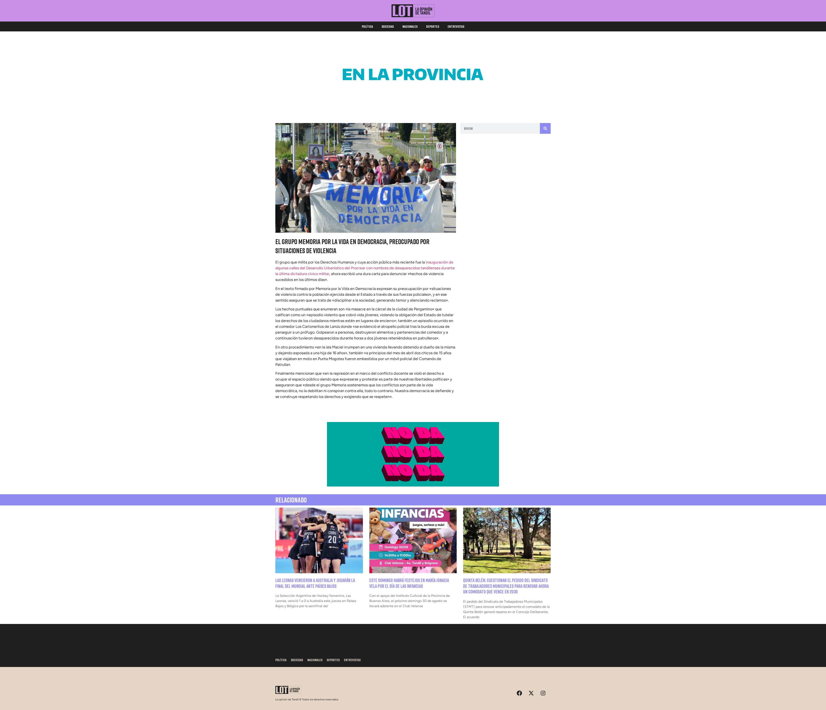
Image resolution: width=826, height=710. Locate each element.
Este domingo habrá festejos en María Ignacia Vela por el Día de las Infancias (409, 583)
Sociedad (388, 26)
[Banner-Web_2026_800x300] (413, 485)
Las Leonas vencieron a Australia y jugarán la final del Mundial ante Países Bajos (315, 583)
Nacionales (410, 26)
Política (367, 26)
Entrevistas (456, 26)
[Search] (545, 128)
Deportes (432, 26)
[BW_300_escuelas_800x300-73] (413, 105)
